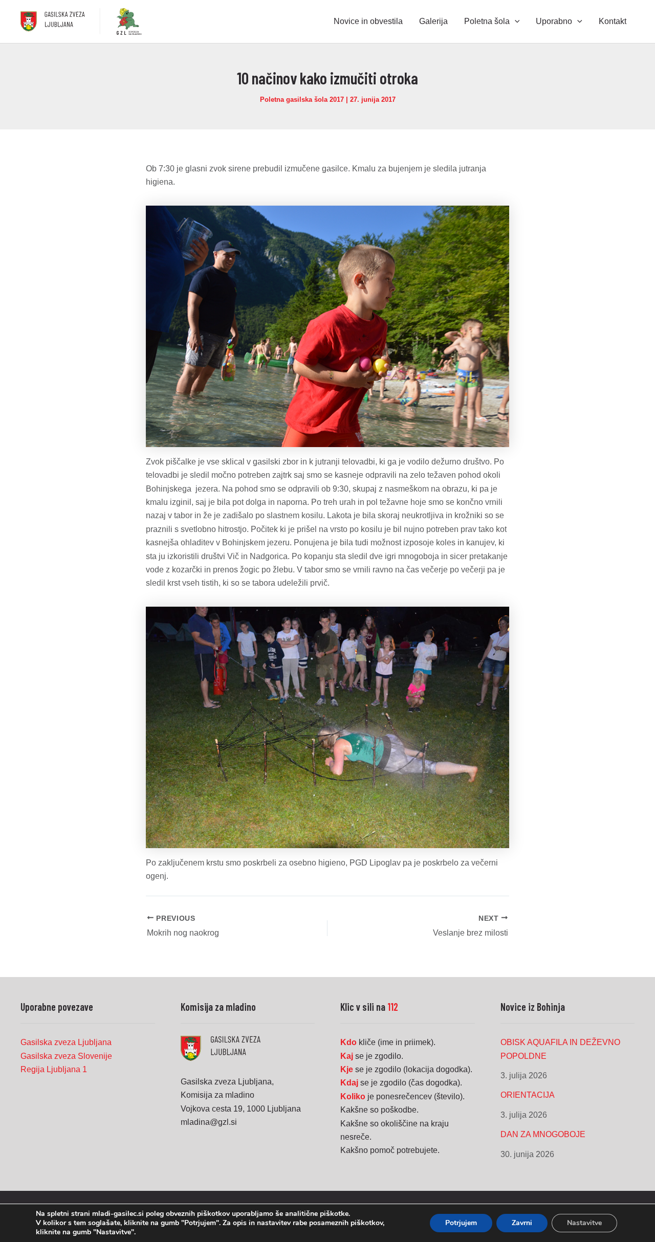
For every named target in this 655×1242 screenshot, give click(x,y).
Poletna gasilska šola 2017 (302, 99)
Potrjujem (461, 1223)
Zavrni (522, 1223)
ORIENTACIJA (527, 1095)
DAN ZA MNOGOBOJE (542, 1134)
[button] (515, 21)
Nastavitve (584, 1223)
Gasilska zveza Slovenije (66, 1056)
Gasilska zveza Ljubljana (66, 1042)
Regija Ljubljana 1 (53, 1069)
